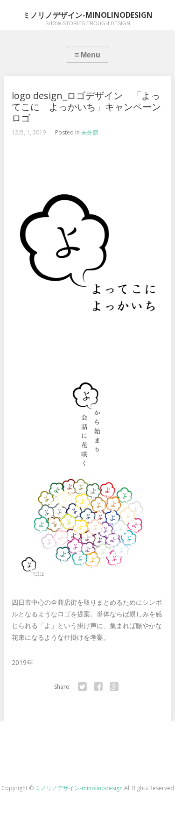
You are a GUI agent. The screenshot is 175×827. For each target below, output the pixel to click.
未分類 (89, 132)
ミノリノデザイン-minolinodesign (79, 788)
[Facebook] (98, 687)
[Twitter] (82, 687)
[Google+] (114, 687)
